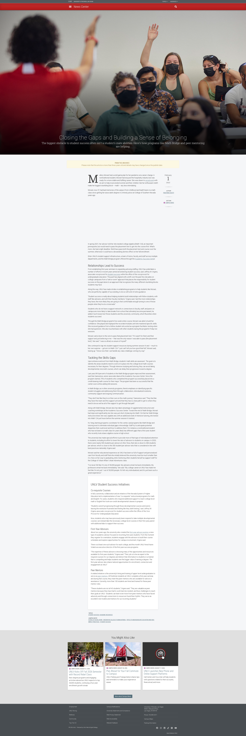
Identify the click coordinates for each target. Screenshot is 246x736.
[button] (70, 6)
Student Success (105, 622)
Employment (73, 706)
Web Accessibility (112, 719)
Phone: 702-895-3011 (150, 715)
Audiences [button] (173, 1)
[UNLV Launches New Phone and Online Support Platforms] (160, 666)
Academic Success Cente (144, 259)
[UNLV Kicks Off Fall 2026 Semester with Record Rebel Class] (85, 666)
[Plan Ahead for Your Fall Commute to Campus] (123, 666)
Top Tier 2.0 (72, 723)
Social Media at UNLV (172, 733)
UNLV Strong (73, 711)
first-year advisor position (139, 532)
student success (113, 274)
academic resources (106, 615)
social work (149, 180)
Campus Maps (148, 719)
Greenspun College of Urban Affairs (114, 620)
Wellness (72, 715)
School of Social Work (95, 620)
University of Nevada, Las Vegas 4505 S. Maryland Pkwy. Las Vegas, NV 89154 (153, 709)
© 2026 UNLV (72, 727)
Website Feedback (112, 723)
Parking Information (150, 723)
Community (72, 719)
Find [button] (175, 6)
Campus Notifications (113, 706)
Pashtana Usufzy (168, 193)
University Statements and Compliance (118, 711)
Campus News (169, 203)
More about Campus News (123, 696)
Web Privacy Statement (114, 715)
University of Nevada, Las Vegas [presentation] (83, 1)
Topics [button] (164, 1)
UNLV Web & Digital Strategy (90, 727)
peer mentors (103, 576)
